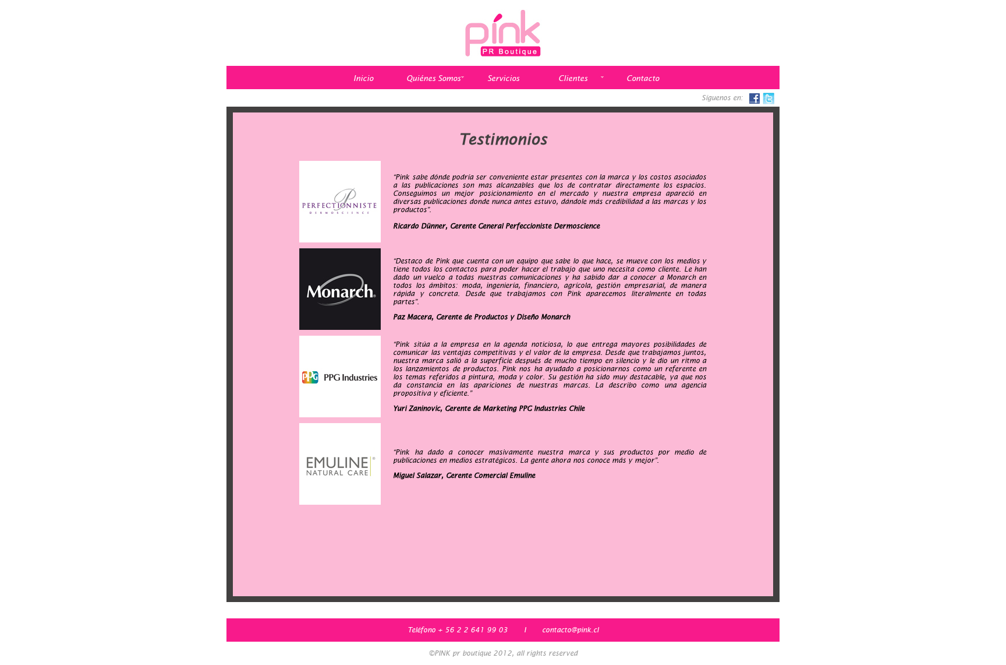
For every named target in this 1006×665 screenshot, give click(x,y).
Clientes (572, 78)
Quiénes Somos (433, 78)
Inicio (363, 78)
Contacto (642, 78)
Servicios (503, 78)
